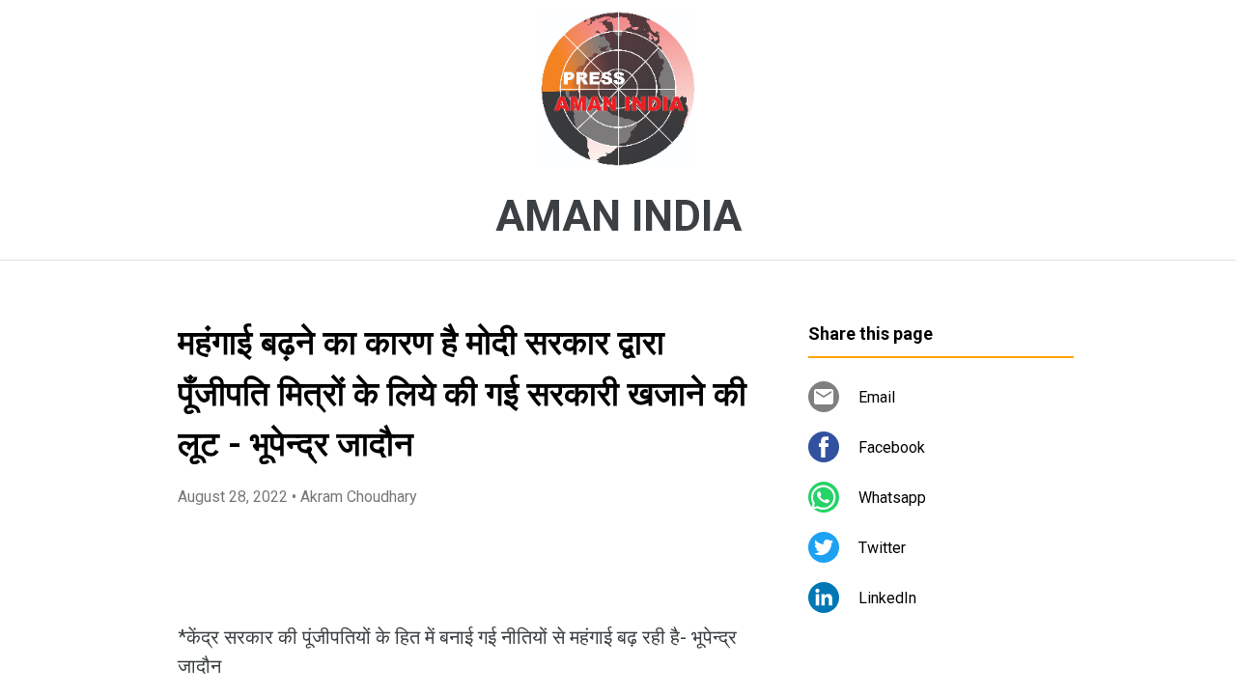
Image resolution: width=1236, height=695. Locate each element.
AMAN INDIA (618, 216)
